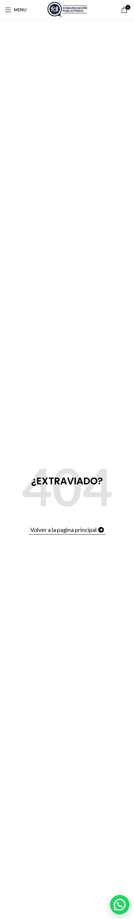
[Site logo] (67, 9)
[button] (119, 904)
